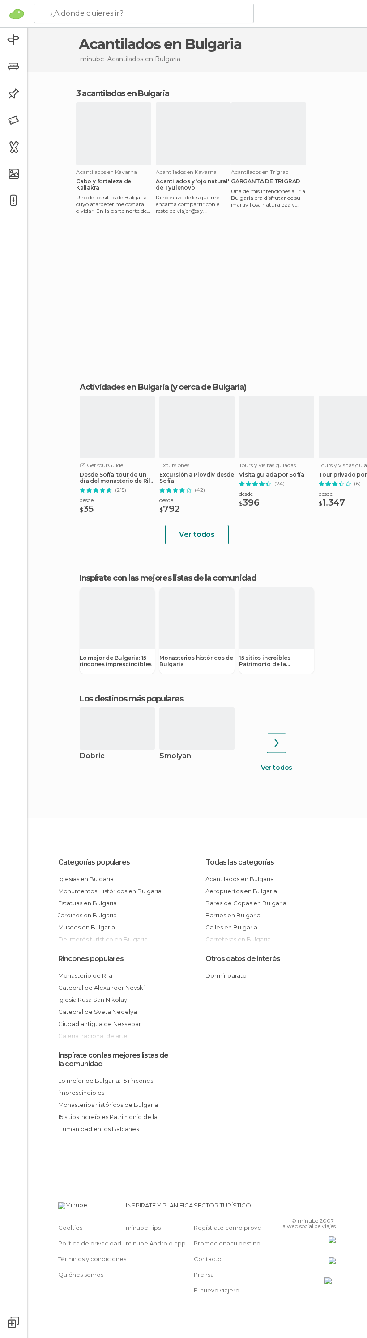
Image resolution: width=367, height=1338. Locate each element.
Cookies (70, 1227)
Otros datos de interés (242, 958)
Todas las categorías (239, 862)
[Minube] (16, 14)
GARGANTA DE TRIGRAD (265, 181)
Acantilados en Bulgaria (239, 878)
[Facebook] (295, 1208)
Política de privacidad (89, 1243)
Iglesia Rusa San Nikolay (92, 999)
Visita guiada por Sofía (271, 475)
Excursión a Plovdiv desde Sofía (196, 478)
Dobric (92, 756)
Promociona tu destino (227, 1243)
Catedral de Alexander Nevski (101, 987)
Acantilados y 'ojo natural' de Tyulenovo (192, 184)
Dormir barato (226, 975)
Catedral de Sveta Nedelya (97, 1011)
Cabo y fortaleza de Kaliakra (103, 184)
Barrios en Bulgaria (232, 915)
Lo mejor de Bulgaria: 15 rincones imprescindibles (116, 661)
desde (87, 500)
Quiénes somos (80, 1274)
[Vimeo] (318, 1208)
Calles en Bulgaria (231, 927)
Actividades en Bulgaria (124, 387)
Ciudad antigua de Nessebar (99, 1023)
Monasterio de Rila (85, 975)
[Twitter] (306, 1208)
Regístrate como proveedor (235, 1227)
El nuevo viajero (216, 1290)
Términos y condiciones (92, 1258)
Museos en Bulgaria (86, 927)
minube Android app (156, 1243)
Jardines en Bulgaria (87, 915)
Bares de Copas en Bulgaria (245, 903)
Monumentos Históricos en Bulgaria (110, 891)
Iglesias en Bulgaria (86, 878)
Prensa (204, 1274)
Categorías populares (94, 862)
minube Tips (143, 1227)
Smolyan (175, 756)
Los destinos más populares (131, 699)
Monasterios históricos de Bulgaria (196, 661)
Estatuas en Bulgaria (87, 903)
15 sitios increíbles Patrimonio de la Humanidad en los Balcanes (265, 661)
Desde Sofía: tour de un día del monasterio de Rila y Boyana (117, 478)
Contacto (208, 1258)
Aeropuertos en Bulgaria (241, 891)
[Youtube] (330, 1208)
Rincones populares (91, 958)
